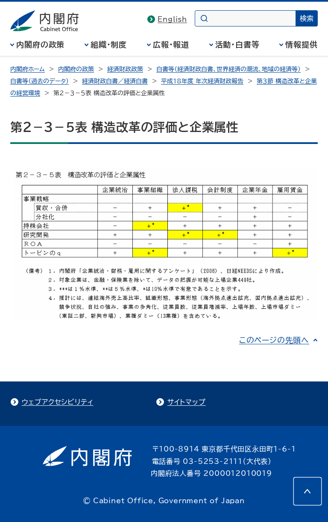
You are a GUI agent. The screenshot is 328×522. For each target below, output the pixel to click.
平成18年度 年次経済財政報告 (202, 81)
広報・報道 (171, 44)
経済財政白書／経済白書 (115, 81)
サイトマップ (186, 402)
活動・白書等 (237, 44)
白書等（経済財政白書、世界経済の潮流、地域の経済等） (228, 69)
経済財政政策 (125, 69)
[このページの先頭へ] (307, 491)
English (172, 19)
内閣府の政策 (40, 44)
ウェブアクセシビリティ (58, 402)
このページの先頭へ (274, 340)
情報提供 (301, 44)
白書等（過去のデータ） (39, 81)
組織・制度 (109, 44)
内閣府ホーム (27, 69)
